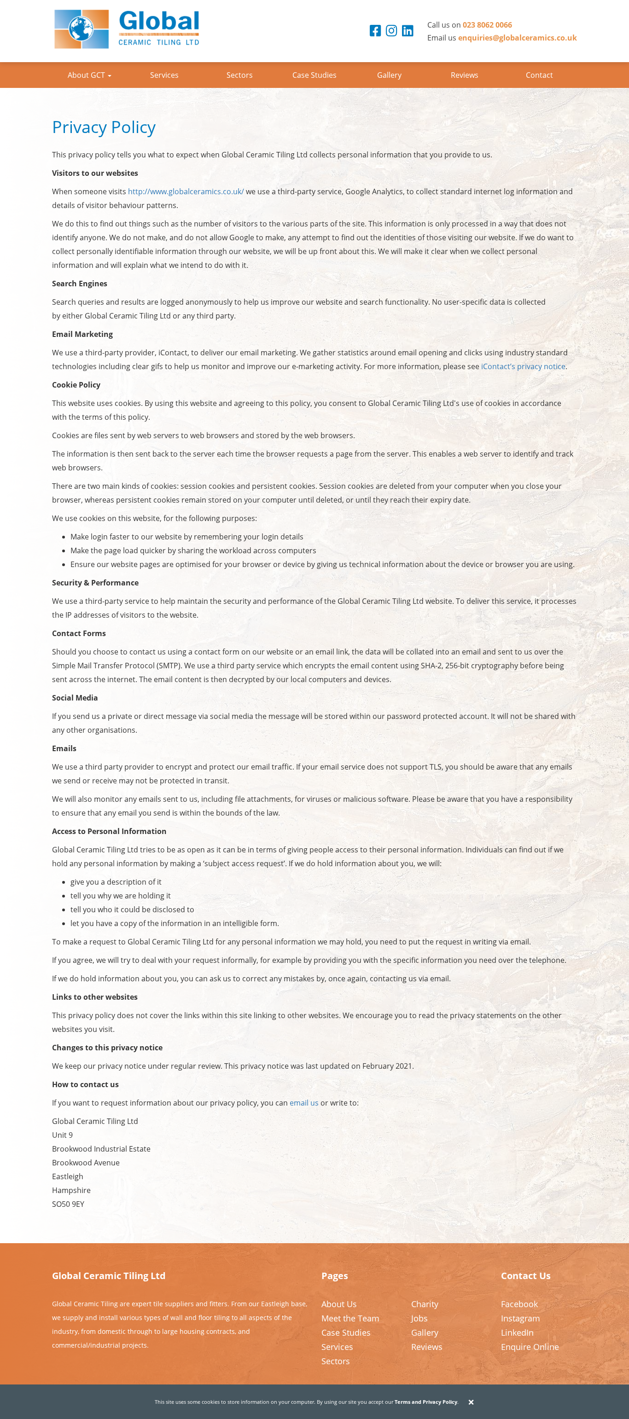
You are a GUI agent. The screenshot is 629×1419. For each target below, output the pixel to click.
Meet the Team (350, 1318)
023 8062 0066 (487, 25)
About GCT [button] (87, 75)
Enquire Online (530, 1346)
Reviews (464, 75)
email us (304, 1103)
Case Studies (314, 75)
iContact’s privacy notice (523, 366)
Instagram (520, 1318)
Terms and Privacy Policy (426, 1401)
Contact (539, 75)
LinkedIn (517, 1332)
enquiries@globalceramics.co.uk (517, 38)
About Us (339, 1303)
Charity (424, 1303)
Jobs (419, 1318)
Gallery (389, 75)
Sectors (240, 75)
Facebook (519, 1303)
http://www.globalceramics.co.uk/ (186, 191)
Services (164, 75)
